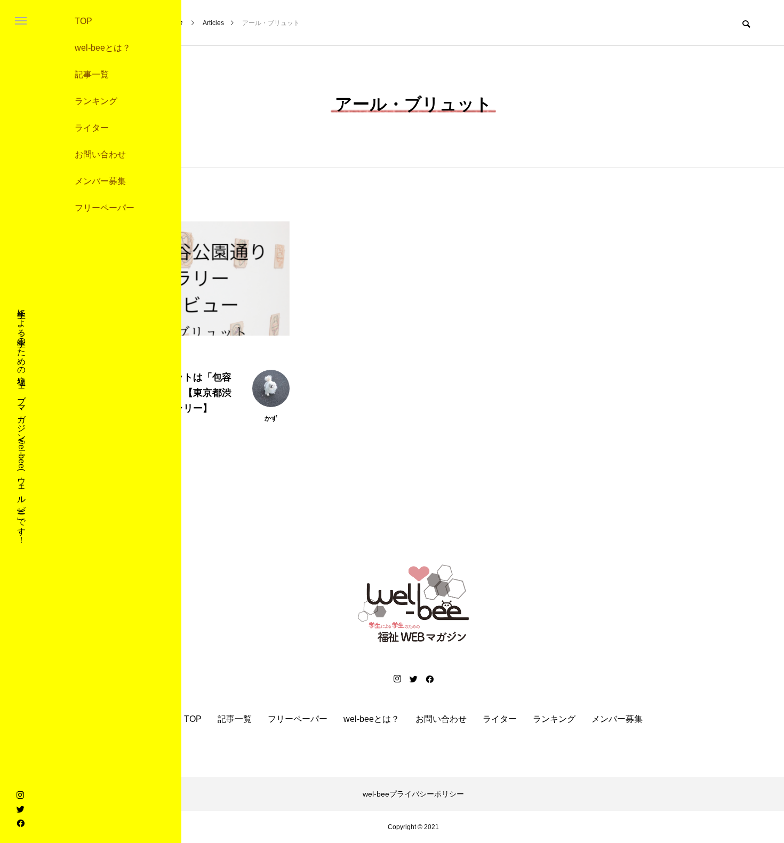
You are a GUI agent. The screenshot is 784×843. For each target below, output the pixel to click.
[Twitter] (20, 809)
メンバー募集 (100, 181)
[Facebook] (20, 822)
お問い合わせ (100, 154)
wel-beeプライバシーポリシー (413, 794)
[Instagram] (20, 795)
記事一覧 (92, 74)
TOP (83, 21)
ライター (92, 127)
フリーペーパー (104, 207)
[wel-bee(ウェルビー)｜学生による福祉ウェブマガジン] (413, 603)
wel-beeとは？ (103, 47)
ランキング (96, 101)
